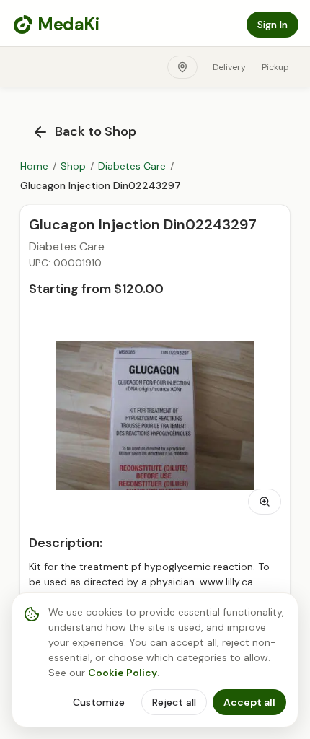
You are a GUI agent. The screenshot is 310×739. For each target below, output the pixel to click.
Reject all (174, 702)
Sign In (272, 24)
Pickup (275, 67)
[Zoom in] (264, 502)
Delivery (229, 67)
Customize (99, 702)
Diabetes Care (132, 165)
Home (34, 165)
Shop (73, 165)
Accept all (249, 702)
